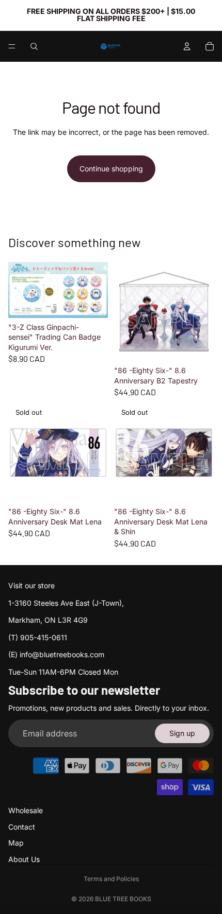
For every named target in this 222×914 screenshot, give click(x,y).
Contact (21, 826)
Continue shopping (111, 168)
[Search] (34, 46)
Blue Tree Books (123, 899)
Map (16, 842)
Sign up (182, 733)
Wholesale (25, 810)
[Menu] (12, 46)
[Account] (187, 46)
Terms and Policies (111, 879)
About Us (24, 859)
